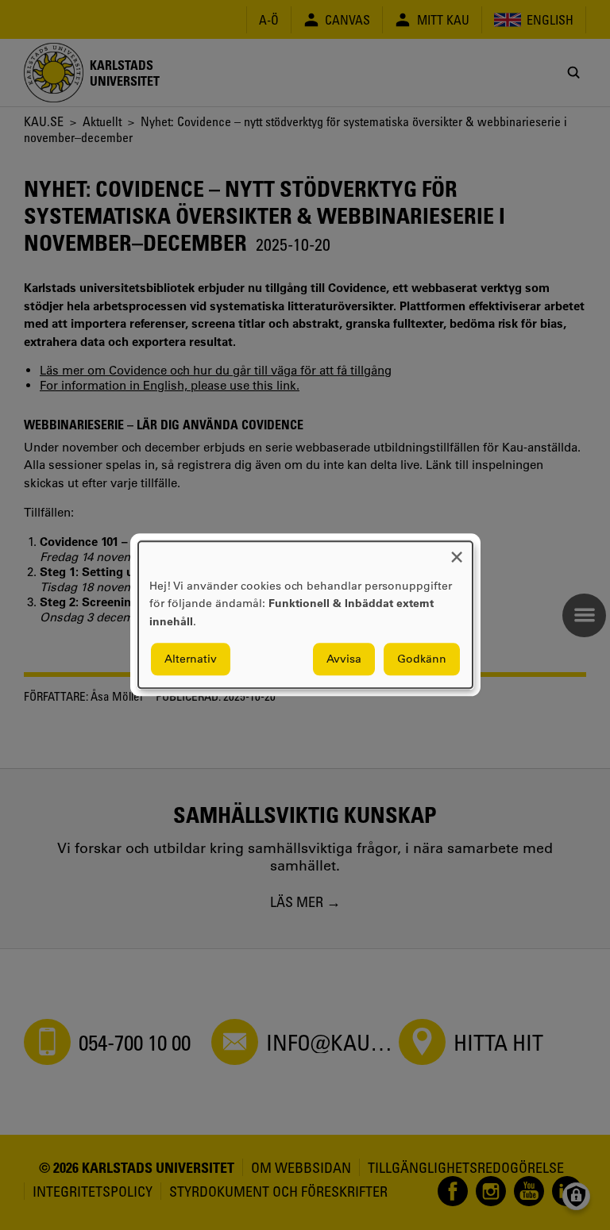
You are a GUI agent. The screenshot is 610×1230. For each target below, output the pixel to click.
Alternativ (190, 659)
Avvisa (343, 659)
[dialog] (305, 614)
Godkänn (421, 659)
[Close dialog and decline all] (457, 551)
